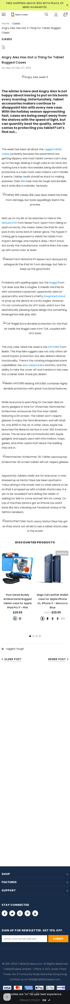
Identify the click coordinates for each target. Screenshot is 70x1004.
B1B (23, 181)
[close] (67, 5)
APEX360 (53, 347)
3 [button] (36, 636)
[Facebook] (4, 913)
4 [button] (40, 636)
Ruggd (53, 282)
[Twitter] (12, 913)
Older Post (12, 659)
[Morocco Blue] (42, 618)
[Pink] (20, 618)
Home (5, 23)
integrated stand (54, 296)
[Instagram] (20, 913)
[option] (17, 585)
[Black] (47, 618)
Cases (16, 23)
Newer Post (57, 659)
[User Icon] (56, 14)
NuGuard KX (9, 223)
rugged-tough (15, 649)
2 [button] (33, 636)
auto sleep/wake (33, 365)
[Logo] (19, 14)
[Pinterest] (27, 913)
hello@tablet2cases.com (44, 979)
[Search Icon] (46, 14)
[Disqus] (35, 715)
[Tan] (52, 618)
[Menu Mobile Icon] (4, 14)
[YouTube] (35, 913)
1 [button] (30, 636)
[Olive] (57, 618)
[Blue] (15, 618)
